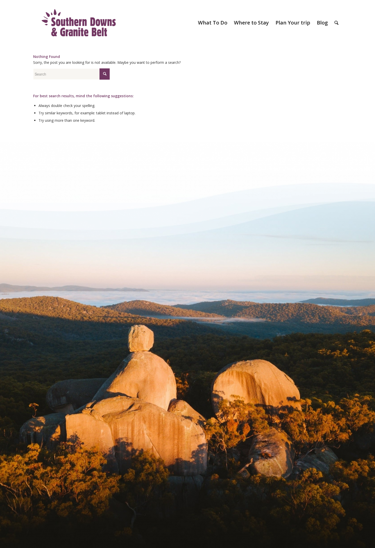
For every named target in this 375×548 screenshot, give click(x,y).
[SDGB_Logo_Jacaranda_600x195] (78, 23)
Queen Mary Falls (304, 4)
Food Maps (152, 4)
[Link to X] (338, 4)
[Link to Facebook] (322, 4)
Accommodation (176, 4)
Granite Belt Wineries (231, 4)
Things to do (202, 4)
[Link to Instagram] (330, 4)
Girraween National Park (269, 4)
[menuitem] (152, 4)
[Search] (336, 23)
